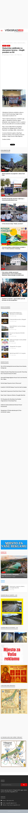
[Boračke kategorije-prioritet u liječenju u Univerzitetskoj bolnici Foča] (14, 188)
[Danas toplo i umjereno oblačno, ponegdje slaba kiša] (4, 588)
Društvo (4, 243)
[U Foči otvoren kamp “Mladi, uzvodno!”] (14, 213)
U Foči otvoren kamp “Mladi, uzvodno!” (12, 223)
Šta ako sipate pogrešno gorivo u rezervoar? (11, 383)
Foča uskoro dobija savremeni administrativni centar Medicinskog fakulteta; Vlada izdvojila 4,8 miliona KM (13, 274)
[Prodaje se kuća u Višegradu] (14, 567)
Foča (8, 45)
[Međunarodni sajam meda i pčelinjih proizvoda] (4, 341)
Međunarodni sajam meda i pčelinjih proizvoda (17, 340)
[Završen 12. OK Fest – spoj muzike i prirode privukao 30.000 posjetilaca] (14, 288)
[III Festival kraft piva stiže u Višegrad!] (4, 321)
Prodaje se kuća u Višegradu (10, 574)
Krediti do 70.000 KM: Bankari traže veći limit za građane (14, 387)
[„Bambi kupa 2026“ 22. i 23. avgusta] (4, 355)
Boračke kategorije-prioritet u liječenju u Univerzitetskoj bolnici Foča (13, 199)
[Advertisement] (14, 14)
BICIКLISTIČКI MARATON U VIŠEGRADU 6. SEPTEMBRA (15, 313)
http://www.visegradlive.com (13, 805)
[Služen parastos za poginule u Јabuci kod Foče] (14, 163)
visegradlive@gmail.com (11, 803)
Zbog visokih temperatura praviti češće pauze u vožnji (13, 391)
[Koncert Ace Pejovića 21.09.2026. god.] (4, 335)
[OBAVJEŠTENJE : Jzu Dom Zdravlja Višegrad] (4, 328)
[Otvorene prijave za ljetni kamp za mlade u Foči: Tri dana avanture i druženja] (14, 236)
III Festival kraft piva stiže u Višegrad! (17, 319)
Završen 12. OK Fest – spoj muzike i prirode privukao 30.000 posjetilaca (13, 299)
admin (2, 576)
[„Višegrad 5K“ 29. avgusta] (4, 348)
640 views (20, 54)
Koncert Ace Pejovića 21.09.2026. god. (17, 333)
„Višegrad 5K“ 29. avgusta (15, 346)
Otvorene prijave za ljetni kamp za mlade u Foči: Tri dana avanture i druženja (13, 248)
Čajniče (4, 45)
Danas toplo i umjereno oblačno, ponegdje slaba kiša (13, 395)
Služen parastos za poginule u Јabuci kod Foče (13, 174)
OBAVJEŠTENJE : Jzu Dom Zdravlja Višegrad (17, 327)
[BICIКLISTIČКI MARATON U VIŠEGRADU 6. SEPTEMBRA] (4, 314)
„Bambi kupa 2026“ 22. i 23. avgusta (17, 353)
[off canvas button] (2, 31)
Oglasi (3, 572)
